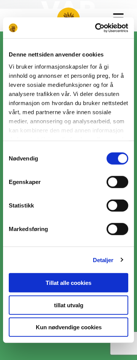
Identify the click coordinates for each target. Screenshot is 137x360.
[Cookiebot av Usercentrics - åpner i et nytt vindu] (96, 28)
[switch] (117, 182)
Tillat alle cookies (68, 283)
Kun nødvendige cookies (69, 327)
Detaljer (103, 259)
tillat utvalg (68, 305)
